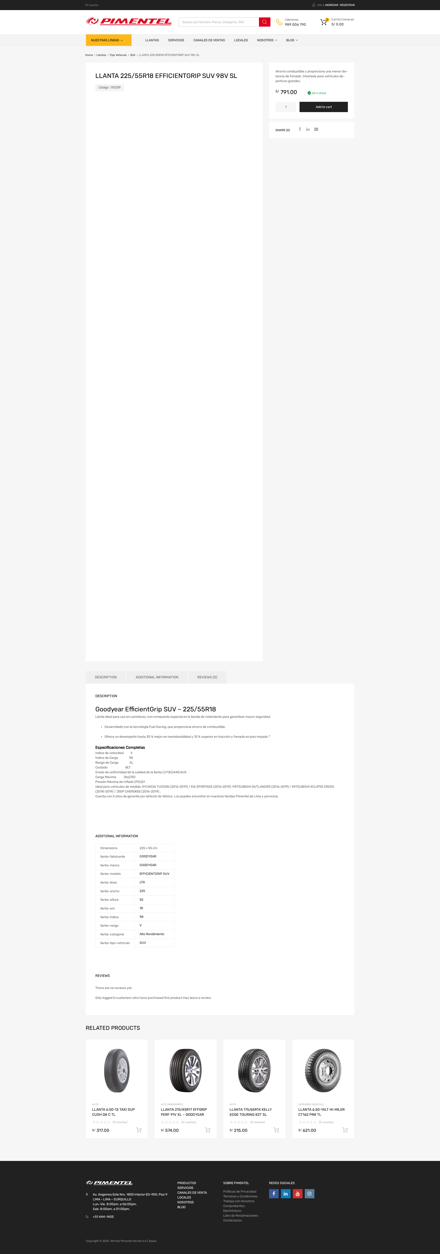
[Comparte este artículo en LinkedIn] (307, 130)
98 (141, 917)
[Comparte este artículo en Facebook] (299, 130)
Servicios (176, 40)
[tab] (106, 677)
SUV (132, 55)
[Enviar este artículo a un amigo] (316, 130)
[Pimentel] (129, 24)
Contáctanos (232, 1220)
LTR (142, 882)
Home (89, 55)
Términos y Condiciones (240, 1196)
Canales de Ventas (209, 40)
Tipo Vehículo (118, 55)
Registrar (347, 5)
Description (106, 677)
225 (142, 891)
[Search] (264, 22)
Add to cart (324, 107)
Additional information (157, 677)
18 (141, 908)
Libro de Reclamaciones (240, 1216)
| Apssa (151, 1241)
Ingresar (331, 5)
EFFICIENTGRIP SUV (154, 874)
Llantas (152, 40)
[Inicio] (136, 40)
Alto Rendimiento (152, 934)
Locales (241, 40)
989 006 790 (295, 24)
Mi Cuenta (91, 5)
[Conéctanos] (274, 1193)
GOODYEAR (148, 856)
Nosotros (265, 40)
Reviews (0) (207, 677)
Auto (95, 1104)
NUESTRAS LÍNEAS (105, 40)
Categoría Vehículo (311, 1104)
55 (141, 900)
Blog (290, 40)
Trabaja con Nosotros (238, 1201)
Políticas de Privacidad (239, 1191)
